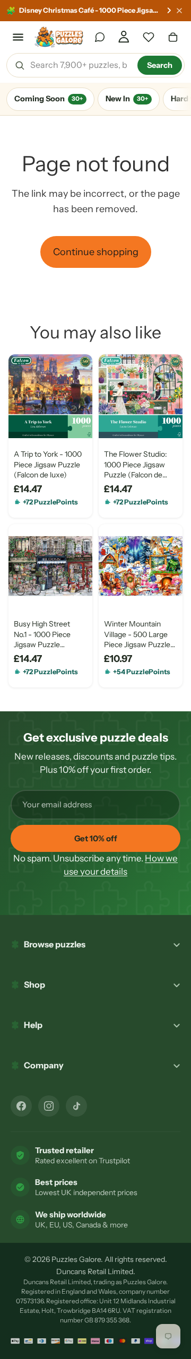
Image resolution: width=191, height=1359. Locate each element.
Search (159, 65)
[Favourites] (148, 37)
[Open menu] (18, 37)
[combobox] (80, 65)
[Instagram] (48, 1106)
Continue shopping (95, 252)
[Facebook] (21, 1106)
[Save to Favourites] (24, 421)
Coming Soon (48, 98)
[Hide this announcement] (179, 10)
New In (127, 98)
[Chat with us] (99, 37)
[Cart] (173, 37)
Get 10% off (95, 838)
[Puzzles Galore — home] (59, 37)
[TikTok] (76, 1106)
